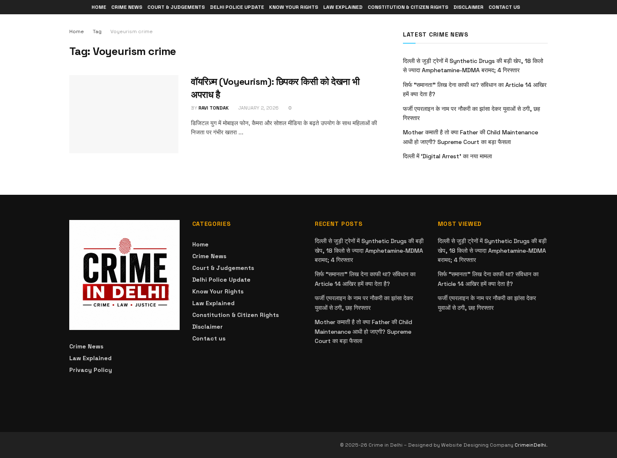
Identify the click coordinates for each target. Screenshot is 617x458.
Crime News (126, 7)
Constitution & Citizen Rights (408, 7)
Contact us (504, 7)
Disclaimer (468, 7)
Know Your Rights (293, 7)
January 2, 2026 (258, 108)
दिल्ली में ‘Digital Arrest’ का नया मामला (447, 156)
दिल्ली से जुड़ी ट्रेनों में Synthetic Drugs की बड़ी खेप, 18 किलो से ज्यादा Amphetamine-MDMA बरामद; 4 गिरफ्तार (369, 250)
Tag (97, 31)
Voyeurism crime (131, 31)
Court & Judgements (176, 7)
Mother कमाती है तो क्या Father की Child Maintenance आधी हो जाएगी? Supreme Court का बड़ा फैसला (363, 331)
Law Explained (343, 7)
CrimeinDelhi (530, 445)
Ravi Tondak (214, 108)
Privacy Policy (90, 370)
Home (99, 7)
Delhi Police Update (237, 7)
